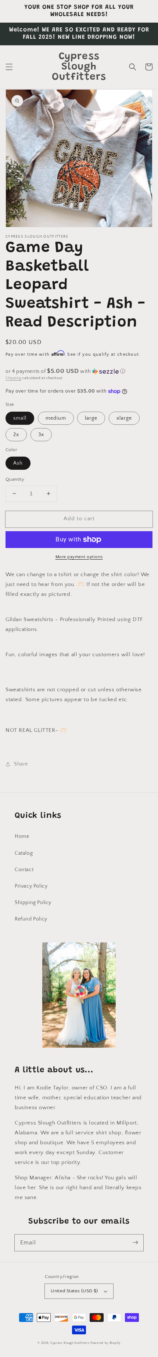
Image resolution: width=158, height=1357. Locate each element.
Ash (18, 463)
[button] (9, 67)
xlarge (124, 418)
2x (16, 435)
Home (22, 836)
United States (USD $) (74, 1290)
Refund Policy (31, 919)
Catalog (24, 853)
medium (56, 418)
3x (41, 435)
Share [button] (21, 764)
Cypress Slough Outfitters (70, 1343)
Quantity (15, 479)
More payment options (79, 557)
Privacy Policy (31, 886)
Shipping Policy (33, 903)
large (91, 418)
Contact (24, 870)
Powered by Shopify (105, 1343)
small (19, 418)
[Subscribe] (135, 1243)
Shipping (13, 378)
